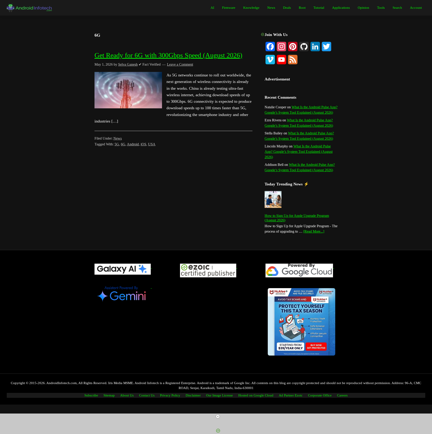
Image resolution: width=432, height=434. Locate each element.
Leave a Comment (180, 64)
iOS (143, 144)
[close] (218, 416)
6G (123, 144)
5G (117, 144)
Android (133, 144)
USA (151, 144)
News (117, 138)
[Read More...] (313, 231)
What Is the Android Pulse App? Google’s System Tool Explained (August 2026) (299, 151)
